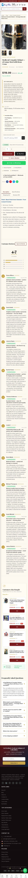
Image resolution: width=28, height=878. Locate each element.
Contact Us (4, 797)
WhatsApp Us (6, 845)
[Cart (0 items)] (22, 4)
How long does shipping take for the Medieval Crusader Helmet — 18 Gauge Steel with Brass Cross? (14, 725)
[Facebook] (7, 181)
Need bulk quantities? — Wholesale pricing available (13, 176)
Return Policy (4, 854)
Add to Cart (9, 153)
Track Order (4, 801)
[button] (11, 876)
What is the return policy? (14, 731)
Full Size (23, 47)
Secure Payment (5, 861)
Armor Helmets (4, 813)
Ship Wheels (4, 822)
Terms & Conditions (6, 859)
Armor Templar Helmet (9, 57)
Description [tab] (6, 191)
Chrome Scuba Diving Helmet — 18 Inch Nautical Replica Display (17, 601)
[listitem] (4, 53)
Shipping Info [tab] (6, 195)
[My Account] (17, 4)
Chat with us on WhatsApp (18, 666)
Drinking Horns (4, 827)
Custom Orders (5, 799)
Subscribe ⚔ (14, 763)
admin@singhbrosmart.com (9, 838)
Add (17, 610)
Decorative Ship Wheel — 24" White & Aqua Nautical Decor (17, 618)
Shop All (3, 790)
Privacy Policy (4, 852)
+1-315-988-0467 (7, 836)
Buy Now (21, 153)
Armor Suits (4, 811)
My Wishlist (4, 803)
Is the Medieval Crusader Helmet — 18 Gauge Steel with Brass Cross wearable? (14, 684)
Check (23, 137)
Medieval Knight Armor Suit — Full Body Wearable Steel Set (17, 651)
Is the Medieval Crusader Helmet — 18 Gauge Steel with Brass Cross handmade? (14, 717)
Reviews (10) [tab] (16, 195)
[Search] (24, 8)
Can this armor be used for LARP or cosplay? (14, 710)
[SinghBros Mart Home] (14, 771)
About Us (3, 794)
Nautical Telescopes (6, 820)
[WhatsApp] (17, 181)
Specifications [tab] (16, 191)
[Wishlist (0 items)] (20, 4)
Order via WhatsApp (15, 163)
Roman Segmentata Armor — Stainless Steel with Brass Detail (17, 635)
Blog (2, 792)
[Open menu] (24, 5)
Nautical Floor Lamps (6, 815)
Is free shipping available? (14, 736)
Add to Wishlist (15, 158)
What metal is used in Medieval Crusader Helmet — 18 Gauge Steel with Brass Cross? (14, 703)
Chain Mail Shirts (5, 829)
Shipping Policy (5, 856)
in (16, 783)
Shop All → (5, 594)
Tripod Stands (4, 824)
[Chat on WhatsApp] (25, 870)
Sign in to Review (21, 243)
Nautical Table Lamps (6, 818)
